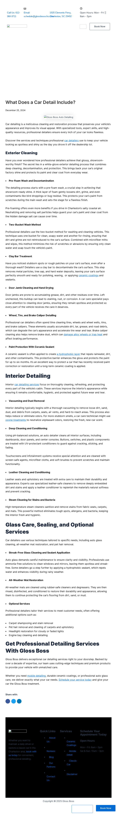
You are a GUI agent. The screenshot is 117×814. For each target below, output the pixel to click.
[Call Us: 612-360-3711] (8, 8)
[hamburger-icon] (83, 26)
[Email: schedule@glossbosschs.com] (25, 8)
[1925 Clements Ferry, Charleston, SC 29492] (51, 8)
